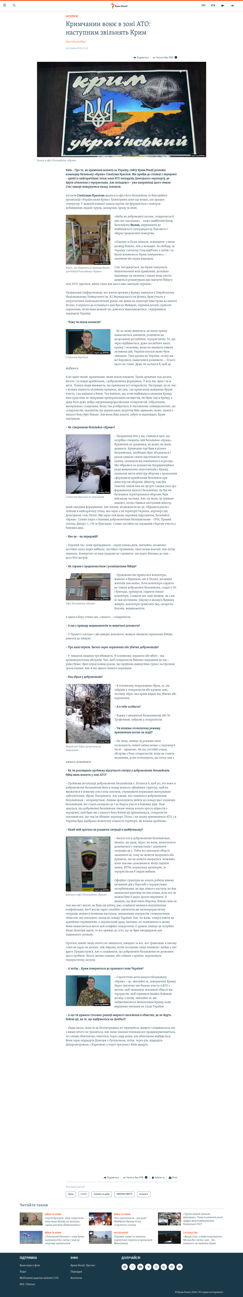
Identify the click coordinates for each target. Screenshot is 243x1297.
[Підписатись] (179, 1267)
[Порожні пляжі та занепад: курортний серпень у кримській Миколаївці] (100, 1237)
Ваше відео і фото (30, 1265)
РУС (204, 5)
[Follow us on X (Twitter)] (132, 1267)
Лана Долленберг (76, 41)
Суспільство (190, 1233)
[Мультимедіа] (223, 5)
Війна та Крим (53, 1214)
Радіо (23, 1272)
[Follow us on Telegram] (148, 1267)
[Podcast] (171, 1267)
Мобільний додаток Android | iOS (39, 1278)
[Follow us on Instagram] (156, 1267)
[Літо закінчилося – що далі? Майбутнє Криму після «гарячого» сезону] (100, 1218)
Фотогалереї (121, 1233)
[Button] (141, 58)
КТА (213, 5)
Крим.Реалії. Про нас (83, 1265)
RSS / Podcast (27, 1284)
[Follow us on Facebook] (125, 1267)
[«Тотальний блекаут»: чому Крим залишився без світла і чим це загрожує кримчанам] (31, 1237)
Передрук (76, 1272)
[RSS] (164, 1267)
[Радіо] (233, 5)
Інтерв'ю (72, 16)
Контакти (76, 1278)
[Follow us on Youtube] (140, 1267)
